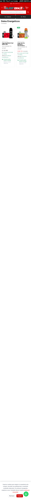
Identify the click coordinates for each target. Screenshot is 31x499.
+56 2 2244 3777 (16, 3)
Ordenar (9, 16)
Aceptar (19, 496)
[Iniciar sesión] (21, 7)
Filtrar (24, 16)
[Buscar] (28, 12)
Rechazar (11, 496)
